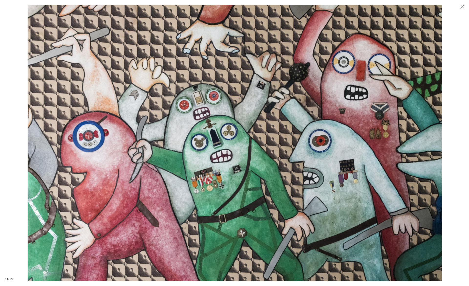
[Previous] (117, 143)
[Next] (351, 143)
